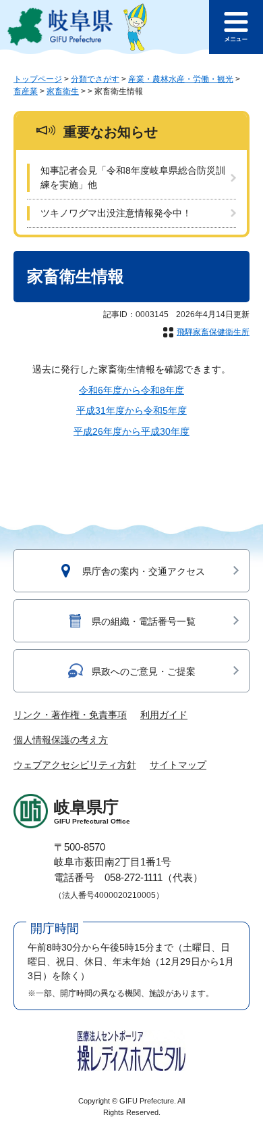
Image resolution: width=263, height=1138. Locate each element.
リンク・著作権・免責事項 (70, 714)
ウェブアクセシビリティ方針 (74, 764)
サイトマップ (178, 764)
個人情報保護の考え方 (60, 739)
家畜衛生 (63, 91)
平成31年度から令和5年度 (131, 410)
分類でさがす (95, 79)
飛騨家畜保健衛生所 (213, 332)
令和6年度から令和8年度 (131, 390)
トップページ (37, 79)
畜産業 (25, 91)
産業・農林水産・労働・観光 (180, 79)
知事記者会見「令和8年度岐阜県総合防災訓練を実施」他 (132, 177)
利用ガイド (163, 714)
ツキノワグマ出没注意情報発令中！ (116, 213)
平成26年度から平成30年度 (131, 431)
